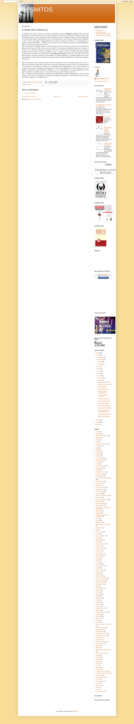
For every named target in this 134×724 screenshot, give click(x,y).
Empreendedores (100, 503)
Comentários (99, 458)
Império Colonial (100, 548)
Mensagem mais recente (29, 96)
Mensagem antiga (83, 96)
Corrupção (99, 462)
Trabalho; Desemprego (102, 671)
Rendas (98, 647)
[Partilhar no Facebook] (55, 82)
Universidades (100, 681)
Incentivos (98, 552)
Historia (98, 542)
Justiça (98, 560)
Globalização (99, 540)
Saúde (97, 655)
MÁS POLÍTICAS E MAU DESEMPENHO (103, 411)
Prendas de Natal (100, 627)
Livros (97, 568)
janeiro (100, 380)
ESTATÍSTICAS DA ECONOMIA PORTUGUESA (103, 33)
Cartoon (98, 454)
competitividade (100, 460)
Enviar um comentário (30, 93)
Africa (97, 432)
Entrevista (98, 511)
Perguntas (98, 604)
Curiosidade (99, 468)
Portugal (28, 84)
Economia (98, 493)
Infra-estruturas (100, 554)
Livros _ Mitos (99, 570)
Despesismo (99, 483)
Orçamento (99, 598)
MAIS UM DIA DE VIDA (103, 399)
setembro (100, 364)
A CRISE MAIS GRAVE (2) (104, 414)
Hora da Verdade (100, 544)
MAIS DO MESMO (102, 387)
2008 (97, 422)
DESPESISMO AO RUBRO (108, 89)
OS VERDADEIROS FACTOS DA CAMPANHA (103, 105)
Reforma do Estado (101, 641)
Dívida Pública (100, 491)
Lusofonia (98, 572)
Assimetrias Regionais (102, 444)
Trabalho (98, 669)
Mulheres (98, 590)
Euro (97, 518)
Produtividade (99, 631)
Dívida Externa (100, 489)
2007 (97, 424)
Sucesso (98, 661)
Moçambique (99, 588)
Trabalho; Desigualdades (102, 673)
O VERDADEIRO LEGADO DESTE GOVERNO (108, 129)
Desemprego (99, 476)
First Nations (99, 528)
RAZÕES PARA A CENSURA (108, 144)
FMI (97, 530)
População (99, 614)
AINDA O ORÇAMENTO (103, 382)
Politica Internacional (101, 612)
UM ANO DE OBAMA (102, 389)
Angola (98, 440)
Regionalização (100, 643)
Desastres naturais (101, 472)
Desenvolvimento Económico (104, 478)
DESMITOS (37, 9)
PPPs (97, 620)
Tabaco (98, 663)
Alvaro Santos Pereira (102, 78)
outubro (100, 362)
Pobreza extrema (100, 608)
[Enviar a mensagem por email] (49, 82)
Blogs (97, 448)
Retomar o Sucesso (101, 653)
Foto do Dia (99, 531)
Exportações (99, 522)
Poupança (98, 618)
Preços (98, 622)
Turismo (98, 679)
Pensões (98, 602)
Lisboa (98, 562)
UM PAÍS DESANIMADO (103, 406)
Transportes (99, 675)
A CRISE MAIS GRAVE (103, 416)
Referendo (99, 639)
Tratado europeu (100, 677)
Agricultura (99, 434)
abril (99, 373)
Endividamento (100, 505)
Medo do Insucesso (101, 578)
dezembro (100, 357)
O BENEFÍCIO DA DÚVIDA (104, 384)
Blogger (76, 711)
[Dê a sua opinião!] (51, 82)
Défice (97, 470)
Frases (98, 534)
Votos (97, 689)
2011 (97, 353)
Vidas (97, 687)
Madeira (98, 574)
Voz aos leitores (100, 691)
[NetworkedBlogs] (103, 275)
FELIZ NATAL (107, 116)
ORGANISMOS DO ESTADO (103, 35)
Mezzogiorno (99, 584)
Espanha (98, 513)
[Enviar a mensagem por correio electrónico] (46, 82)
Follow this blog (103, 277)
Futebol (98, 538)
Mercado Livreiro (100, 582)
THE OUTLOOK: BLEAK (103, 401)
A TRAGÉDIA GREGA (103, 403)
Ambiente (98, 438)
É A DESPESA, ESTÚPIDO (104, 408)
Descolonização (100, 474)
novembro (100, 359)
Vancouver (99, 685)
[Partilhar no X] (53, 82)
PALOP (98, 600)
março (99, 375)
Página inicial (57, 96)
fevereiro (100, 378)
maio (99, 371)
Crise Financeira (100, 466)
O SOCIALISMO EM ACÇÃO (102, 396)
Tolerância (99, 667)
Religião (98, 645)
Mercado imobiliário (101, 580)
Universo (98, 683)
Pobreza (98, 606)
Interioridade (99, 556)
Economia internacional (102, 495)
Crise (97, 464)
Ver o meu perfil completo (101, 81)
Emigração (99, 501)
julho (99, 366)
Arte (97, 441)
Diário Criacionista (101, 487)
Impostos (98, 550)
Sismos (98, 659)
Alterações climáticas (101, 435)
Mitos (97, 586)
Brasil (97, 450)
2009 (97, 420)
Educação (98, 497)
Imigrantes (99, 546)
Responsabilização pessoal (103, 649)
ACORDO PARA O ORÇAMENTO (102, 392)
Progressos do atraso (101, 633)
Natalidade (99, 594)
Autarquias (99, 446)
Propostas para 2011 (101, 635)
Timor (97, 665)
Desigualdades (100, 481)
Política (98, 610)
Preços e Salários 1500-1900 (104, 624)
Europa (98, 520)
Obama (98, 596)
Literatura (98, 564)
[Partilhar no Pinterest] (57, 82)
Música (98, 592)
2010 (97, 355)
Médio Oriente (99, 576)
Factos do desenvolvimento (103, 524)
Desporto (98, 485)
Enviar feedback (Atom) (35, 99)
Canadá (98, 452)
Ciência (98, 456)
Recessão (98, 637)
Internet (98, 558)
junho (99, 368)
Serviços (98, 657)
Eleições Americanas (101, 499)
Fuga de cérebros (100, 536)
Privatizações (99, 629)
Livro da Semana (100, 566)
